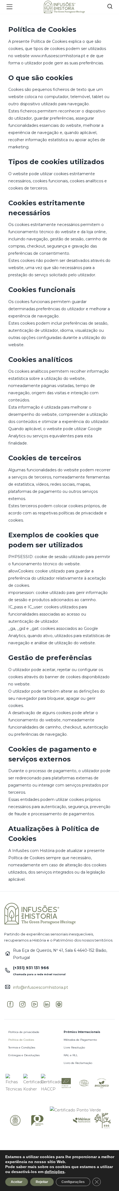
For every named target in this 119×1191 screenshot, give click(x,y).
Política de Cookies (21, 1040)
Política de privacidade (23, 1032)
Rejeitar (42, 1182)
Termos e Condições (21, 1047)
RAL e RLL (71, 1055)
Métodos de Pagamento (80, 1040)
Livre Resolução (74, 1047)
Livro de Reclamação (78, 1063)
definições (54, 1171)
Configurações (73, 1182)
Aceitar (16, 1182)
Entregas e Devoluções (24, 1055)
